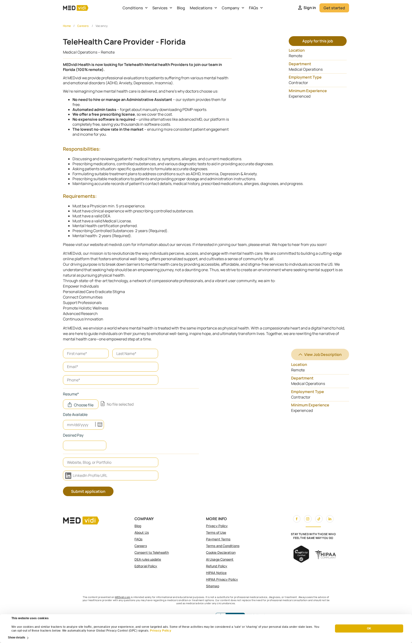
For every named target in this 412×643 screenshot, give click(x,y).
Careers (82, 26)
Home (67, 26)
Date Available (75, 415)
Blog (181, 7)
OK (369, 628)
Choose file (83, 405)
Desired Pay (73, 435)
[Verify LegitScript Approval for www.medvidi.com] (301, 561)
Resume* (71, 394)
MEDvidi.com (122, 597)
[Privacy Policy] (149, 630)
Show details (16, 637)
